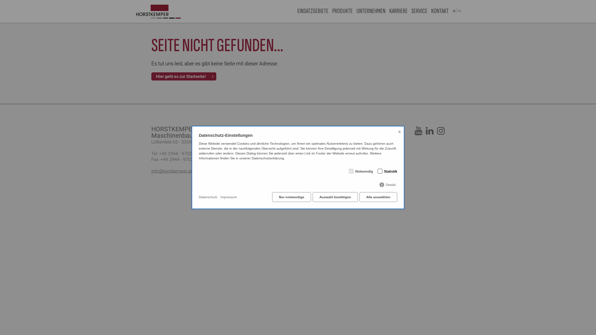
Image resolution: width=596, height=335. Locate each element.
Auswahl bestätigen (335, 197)
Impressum (228, 197)
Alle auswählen (378, 197)
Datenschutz (208, 197)
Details (391, 185)
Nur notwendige (291, 197)
